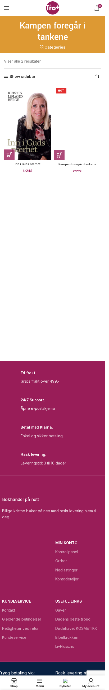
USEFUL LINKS (68, 601)
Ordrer (61, 560)
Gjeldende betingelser (21, 619)
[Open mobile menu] (6, 8)
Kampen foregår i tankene (77, 164)
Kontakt (8, 610)
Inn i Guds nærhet (27, 164)
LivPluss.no (64, 646)
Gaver (60, 610)
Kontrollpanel (66, 552)
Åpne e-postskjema (38, 408)
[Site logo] (52, 7)
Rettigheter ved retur (20, 628)
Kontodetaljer (67, 579)
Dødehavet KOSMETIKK (76, 628)
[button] (9, 154)
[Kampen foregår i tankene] (77, 123)
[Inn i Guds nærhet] (27, 123)
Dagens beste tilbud (72, 619)
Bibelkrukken (66, 637)
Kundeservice (16, 601)
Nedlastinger (66, 570)
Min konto (66, 543)
